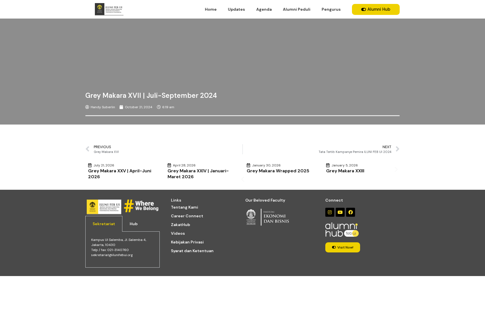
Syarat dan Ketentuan (192, 250)
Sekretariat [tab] (104, 223)
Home (211, 9)
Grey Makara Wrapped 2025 (278, 171)
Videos (178, 233)
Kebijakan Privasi (187, 242)
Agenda (264, 9)
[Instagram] (329, 212)
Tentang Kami (184, 207)
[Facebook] (350, 212)
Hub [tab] (134, 223)
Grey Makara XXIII (345, 171)
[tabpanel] (122, 249)
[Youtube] (340, 212)
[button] (242, 179)
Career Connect (187, 215)
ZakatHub (180, 224)
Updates (236, 9)
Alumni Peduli (296, 9)
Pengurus (331, 9)
